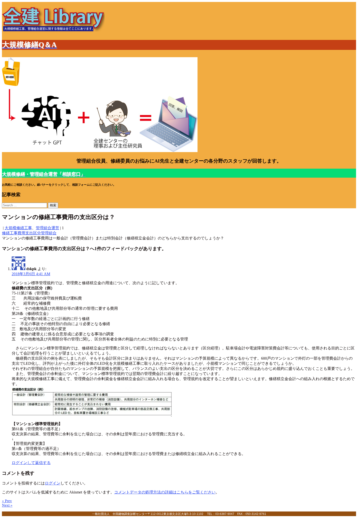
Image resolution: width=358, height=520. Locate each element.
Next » (7, 505)
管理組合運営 (47, 228)
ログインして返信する (31, 463)
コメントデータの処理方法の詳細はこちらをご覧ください (165, 492)
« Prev (7, 501)
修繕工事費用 (13, 233)
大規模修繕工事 (18, 228)
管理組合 (49, 233)
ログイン (52, 483)
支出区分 (33, 233)
